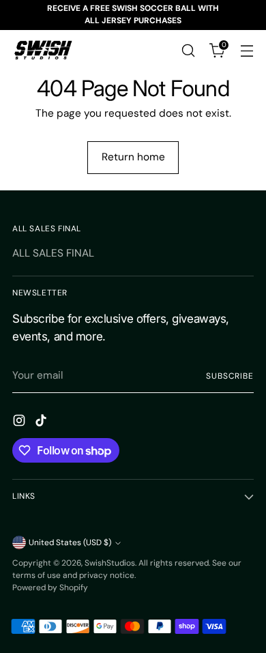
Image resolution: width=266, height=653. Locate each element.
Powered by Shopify (50, 587)
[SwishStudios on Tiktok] (42, 422)
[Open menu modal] (247, 50)
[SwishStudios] (43, 50)
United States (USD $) (70, 542)
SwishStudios (110, 562)
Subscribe (230, 376)
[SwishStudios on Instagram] (20, 422)
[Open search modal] (188, 50)
